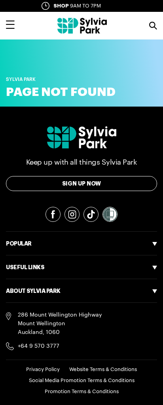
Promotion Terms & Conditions (82, 391)
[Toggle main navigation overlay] (10, 25)
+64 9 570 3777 (38, 346)
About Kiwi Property (32, 352)
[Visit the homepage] (82, 25)
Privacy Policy (43, 369)
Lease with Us (24, 308)
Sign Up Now (81, 183)
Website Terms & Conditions (103, 369)
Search (153, 25)
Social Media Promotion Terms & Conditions (82, 380)
